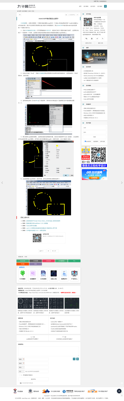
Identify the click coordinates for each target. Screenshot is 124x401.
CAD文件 (48, 30)
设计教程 (86, 6)
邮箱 (21, 363)
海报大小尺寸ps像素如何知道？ (92, 96)
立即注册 (102, 141)
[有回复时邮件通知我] (20, 383)
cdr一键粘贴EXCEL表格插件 (91, 80)
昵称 (21, 359)
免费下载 (96, 1)
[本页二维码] (121, 395)
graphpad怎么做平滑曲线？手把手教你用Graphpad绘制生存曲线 (68, 326)
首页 (80, 6)
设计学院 (52, 288)
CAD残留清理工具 (88, 71)
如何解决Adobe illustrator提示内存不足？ (62, 324)
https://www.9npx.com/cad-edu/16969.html (40, 292)
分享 (55, 251)
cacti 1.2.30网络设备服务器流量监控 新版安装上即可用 (41, 228)
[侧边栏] (77, 15)
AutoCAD (60, 25)
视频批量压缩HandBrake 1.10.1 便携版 (37, 223)
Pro (37, 100)
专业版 (34, 30)
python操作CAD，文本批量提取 (92, 94)
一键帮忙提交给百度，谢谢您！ (68, 292)
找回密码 (95, 141)
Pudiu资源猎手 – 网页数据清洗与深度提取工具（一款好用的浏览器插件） (38, 324)
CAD (29, 11)
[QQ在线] (91, 38)
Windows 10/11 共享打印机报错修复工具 (29, 326)
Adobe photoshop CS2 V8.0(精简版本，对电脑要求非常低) (99, 75)
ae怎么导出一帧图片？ (57, 321)
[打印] (66, 15)
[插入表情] (74, 359)
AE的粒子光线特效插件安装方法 (59, 331)
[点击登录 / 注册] (119, 390)
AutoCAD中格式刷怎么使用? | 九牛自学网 (36, 290)
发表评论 (72, 14)
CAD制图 (23, 23)
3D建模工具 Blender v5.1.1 (26, 331)
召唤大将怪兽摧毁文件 (25, 321)
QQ (20, 371)
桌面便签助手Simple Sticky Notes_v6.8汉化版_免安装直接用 (43, 221)
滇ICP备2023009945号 (74, 395)
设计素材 (99, 6)
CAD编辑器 (28, 30)
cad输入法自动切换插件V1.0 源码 (92, 78)
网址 (20, 367)
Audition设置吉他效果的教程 (58, 328)
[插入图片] (77, 359)
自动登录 (88, 141)
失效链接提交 (102, 1)
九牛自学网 (59, 395)
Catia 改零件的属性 (31, 225)
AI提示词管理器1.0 (24, 328)
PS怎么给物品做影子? (89, 89)
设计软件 (93, 6)
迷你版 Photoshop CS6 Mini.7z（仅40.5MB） (96, 73)
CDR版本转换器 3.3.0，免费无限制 (36, 230)
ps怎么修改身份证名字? (90, 92)
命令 (35, 264)
